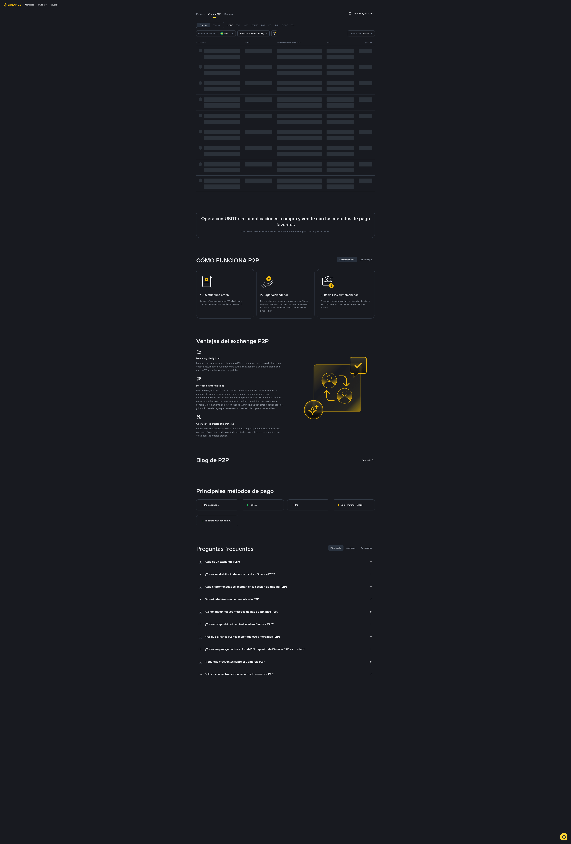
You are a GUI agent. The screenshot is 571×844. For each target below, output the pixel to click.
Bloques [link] (228, 14)
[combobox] (227, 33)
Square (54, 4)
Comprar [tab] (204, 25)
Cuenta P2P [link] (214, 14)
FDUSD (254, 25)
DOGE (285, 25)
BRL (277, 25)
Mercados (29, 4)
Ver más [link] (367, 460)
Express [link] (200, 14)
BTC (238, 25)
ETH (270, 25)
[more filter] (274, 33)
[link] (217, 504)
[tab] (200, 14)
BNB (263, 25)
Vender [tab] (216, 25)
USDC (245, 25)
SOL (293, 25)
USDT (230, 25)
